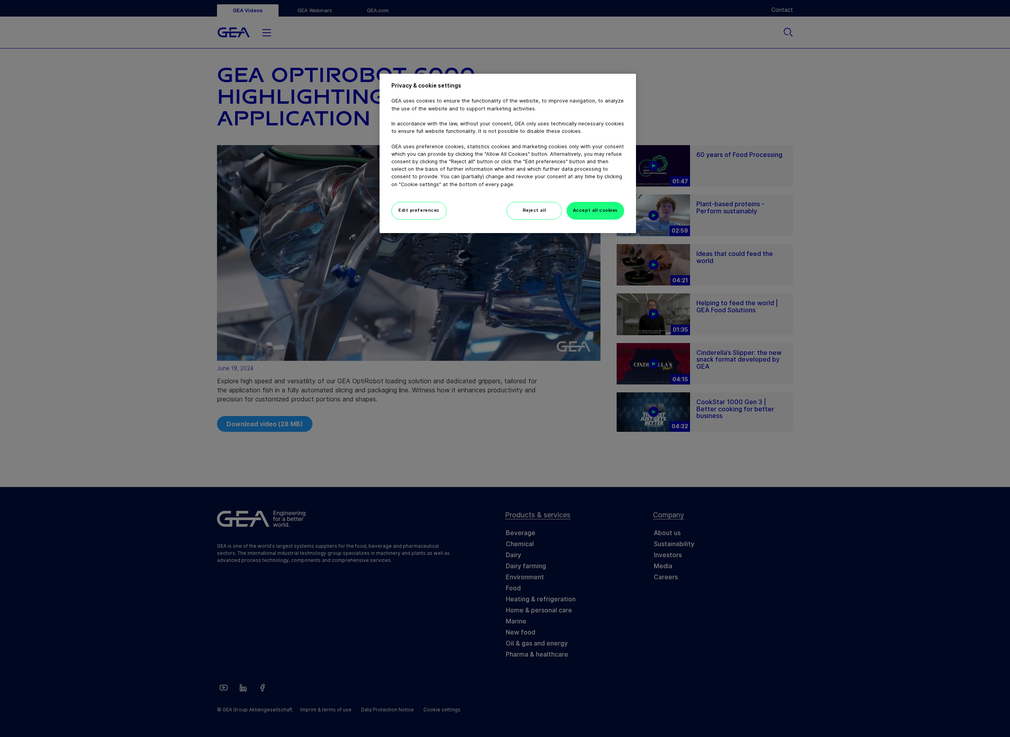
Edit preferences (419, 210)
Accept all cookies (595, 210)
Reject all (534, 210)
